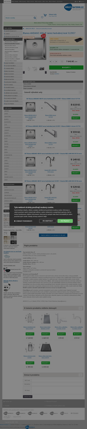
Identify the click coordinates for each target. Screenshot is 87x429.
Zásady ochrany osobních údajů (37, 216)
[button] (23, 221)
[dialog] (43, 214)
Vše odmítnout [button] (48, 221)
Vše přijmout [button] (65, 221)
